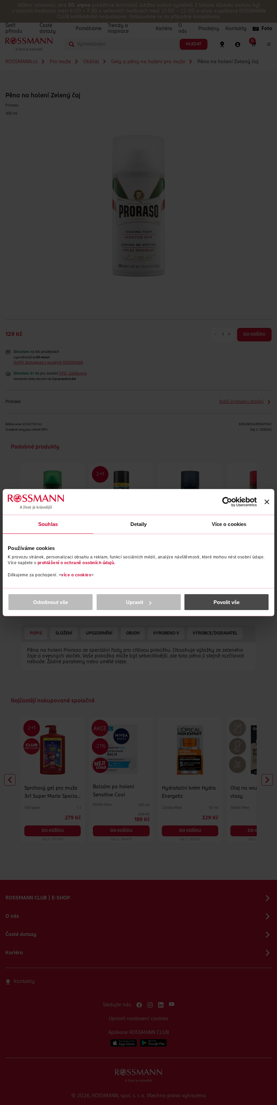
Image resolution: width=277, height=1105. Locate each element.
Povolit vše (226, 602)
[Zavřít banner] (267, 501)
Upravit (134, 602)
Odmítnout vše (50, 602)
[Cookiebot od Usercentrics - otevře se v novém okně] (227, 502)
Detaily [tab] (138, 524)
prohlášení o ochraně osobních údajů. (76, 562)
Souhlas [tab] (48, 524)
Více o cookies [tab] (229, 524)
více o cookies (76, 575)
